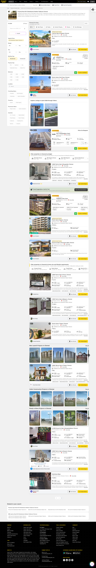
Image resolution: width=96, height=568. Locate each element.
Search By (35, 5)
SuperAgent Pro (43, 543)
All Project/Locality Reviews (61, 535)
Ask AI (18, 33)
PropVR (25, 538)
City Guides (74, 533)
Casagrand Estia (45, 358)
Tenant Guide (75, 538)
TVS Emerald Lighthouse (82, 421)
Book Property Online (28, 542)
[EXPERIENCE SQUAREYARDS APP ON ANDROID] (67, 554)
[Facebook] (64, 560)
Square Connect (43, 530)
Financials (9, 532)
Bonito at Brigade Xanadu (71, 402)
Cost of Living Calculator (60, 532)
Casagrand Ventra (69, 358)
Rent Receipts (59, 538)
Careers (8, 529)
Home (8, 8)
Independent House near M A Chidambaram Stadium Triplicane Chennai (57, 509)
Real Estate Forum (76, 530)
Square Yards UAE (27, 529)
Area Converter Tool (60, 545)
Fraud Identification (10, 545)
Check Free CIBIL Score (60, 540)
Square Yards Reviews (11, 535)
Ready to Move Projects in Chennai (40, 408)
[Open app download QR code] (93, 9)
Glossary (74, 529)
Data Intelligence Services (45, 540)
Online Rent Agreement (60, 537)
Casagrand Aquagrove (59, 358)
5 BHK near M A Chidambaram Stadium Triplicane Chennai (17, 517)
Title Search (58, 529)
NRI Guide (74, 540)
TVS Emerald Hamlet (69, 421)
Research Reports (75, 532)
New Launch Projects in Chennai (39, 345)
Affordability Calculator (60, 533)
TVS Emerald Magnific (58, 421)
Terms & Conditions (11, 542)
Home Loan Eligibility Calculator (62, 542)
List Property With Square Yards (46, 529)
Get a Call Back (83, 72)
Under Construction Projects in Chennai (41, 389)
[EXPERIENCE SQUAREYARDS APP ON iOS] (77, 554)
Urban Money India (27, 532)
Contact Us (9, 537)
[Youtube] (70, 560)
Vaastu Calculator (59, 530)
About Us (9, 527)
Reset (26, 23)
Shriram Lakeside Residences (48, 402)
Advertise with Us (43, 537)
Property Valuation (59, 527)
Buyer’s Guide (75, 535)
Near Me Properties (67, 5)
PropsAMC (26, 540)
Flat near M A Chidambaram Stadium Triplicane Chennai (17, 509)
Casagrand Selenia (81, 358)
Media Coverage (10, 530)
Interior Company (27, 535)
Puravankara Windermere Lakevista (61, 402)
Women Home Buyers (76, 542)
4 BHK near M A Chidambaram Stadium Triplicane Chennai (77, 516)
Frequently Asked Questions (12, 533)
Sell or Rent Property (82, 1)
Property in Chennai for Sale (15, 8)
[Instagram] (72, 560)
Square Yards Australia (28, 530)
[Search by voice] (25, 29)
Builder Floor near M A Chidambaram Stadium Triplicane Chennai (37, 509)
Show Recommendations (81, 189)
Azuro (25, 537)
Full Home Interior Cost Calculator (62, 543)
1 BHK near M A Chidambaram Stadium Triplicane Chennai (17, 516)
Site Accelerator (43, 533)
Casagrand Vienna (34, 358)
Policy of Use (9, 544)
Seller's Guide (75, 537)
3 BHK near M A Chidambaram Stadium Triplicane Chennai (57, 516)
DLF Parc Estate (45, 421)
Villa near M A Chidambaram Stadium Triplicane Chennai (77, 509)
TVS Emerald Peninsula (35, 402)
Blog (73, 527)
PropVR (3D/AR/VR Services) (45, 535)
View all (87, 345)
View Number (73, 49)
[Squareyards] (3, 1)
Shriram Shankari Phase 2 (83, 402)
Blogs (52, 1)
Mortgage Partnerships (44, 542)
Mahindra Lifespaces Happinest (37, 421)
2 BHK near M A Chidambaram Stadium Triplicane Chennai (37, 516)
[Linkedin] (67, 560)
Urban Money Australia (28, 533)
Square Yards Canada (28, 527)
